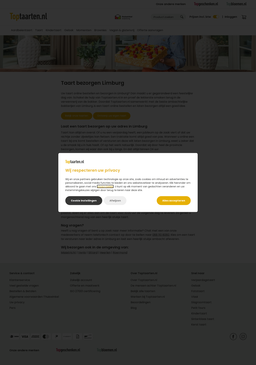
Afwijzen (115, 200)
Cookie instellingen (84, 200)
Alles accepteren (173, 200)
